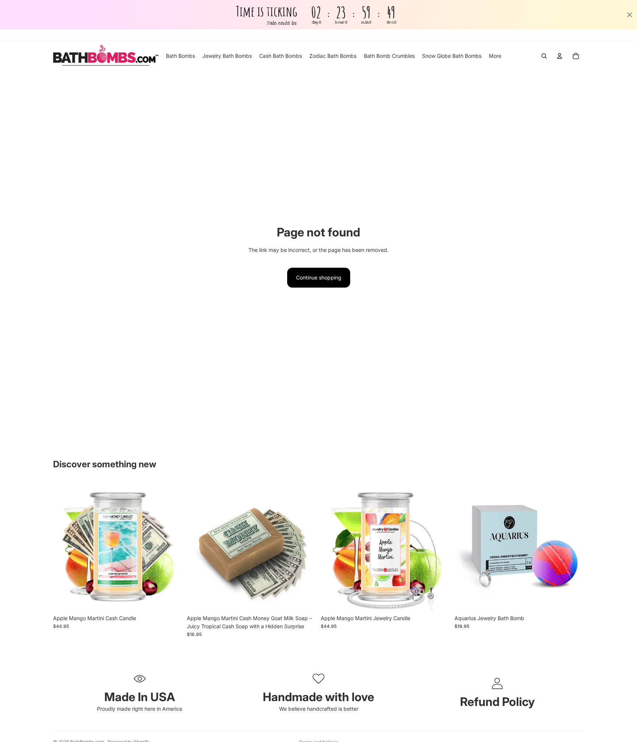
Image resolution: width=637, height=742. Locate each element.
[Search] (544, 56)
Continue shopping (318, 277)
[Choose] (438, 599)
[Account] (559, 56)
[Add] (171, 599)
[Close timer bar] (630, 15)
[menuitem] (495, 55)
